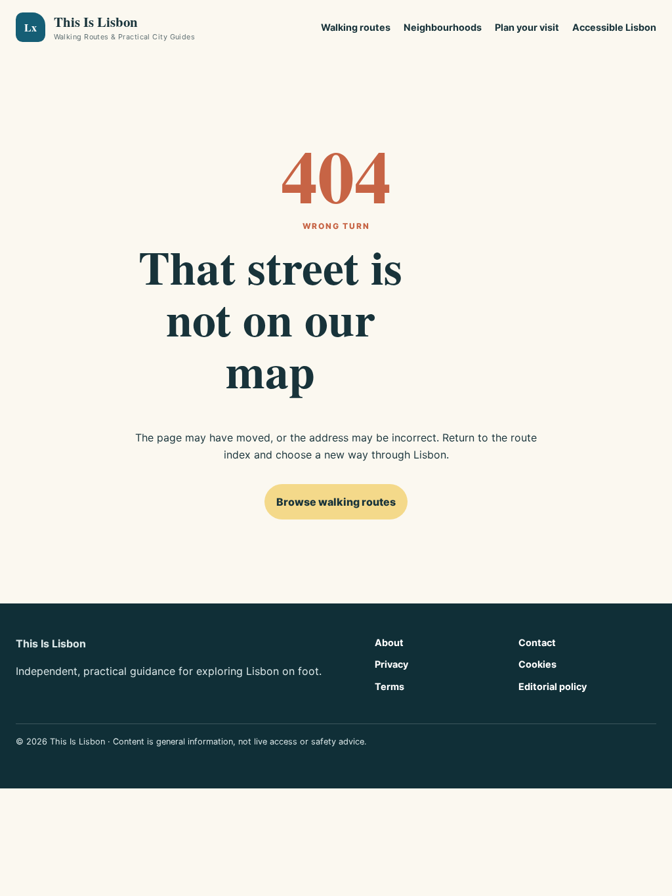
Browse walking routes (336, 501)
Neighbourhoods (443, 27)
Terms (389, 686)
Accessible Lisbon (614, 27)
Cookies (537, 664)
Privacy (391, 664)
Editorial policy (552, 686)
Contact (537, 642)
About (389, 642)
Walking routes (355, 27)
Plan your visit (527, 27)
